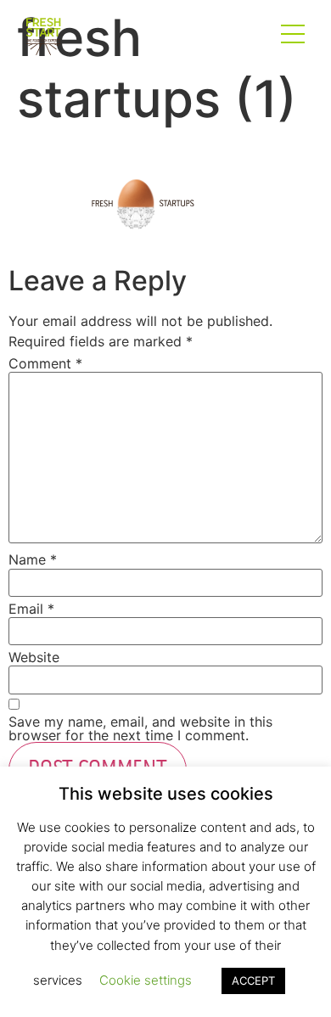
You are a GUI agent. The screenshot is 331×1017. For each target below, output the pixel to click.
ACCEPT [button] (253, 980)
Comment (45, 363)
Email (31, 608)
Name (32, 559)
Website (33, 657)
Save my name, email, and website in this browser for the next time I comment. (140, 728)
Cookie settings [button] (145, 980)
